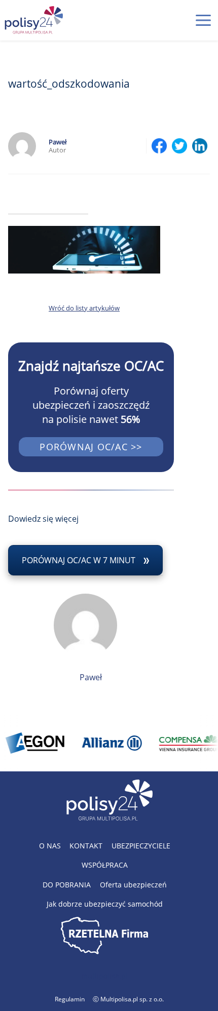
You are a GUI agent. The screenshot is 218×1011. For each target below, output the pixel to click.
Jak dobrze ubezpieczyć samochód (105, 904)
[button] (203, 20)
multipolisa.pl (104, 976)
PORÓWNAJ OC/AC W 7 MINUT (78, 560)
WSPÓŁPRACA (105, 865)
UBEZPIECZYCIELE (141, 845)
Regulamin (70, 999)
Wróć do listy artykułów (84, 308)
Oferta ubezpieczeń (133, 884)
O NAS (50, 845)
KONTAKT (85, 845)
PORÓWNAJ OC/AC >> (91, 447)
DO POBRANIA (67, 884)
